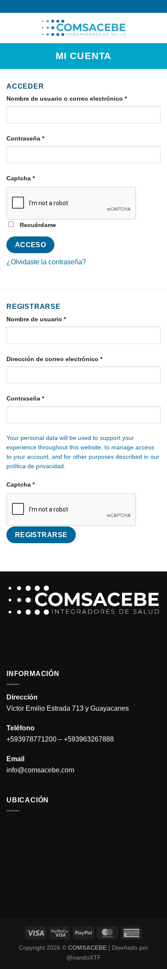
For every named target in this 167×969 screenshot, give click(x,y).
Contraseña (41, 138)
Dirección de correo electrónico (70, 358)
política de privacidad (35, 466)
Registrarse (41, 534)
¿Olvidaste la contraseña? (46, 262)
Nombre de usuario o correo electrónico (82, 98)
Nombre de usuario (52, 319)
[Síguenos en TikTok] (87, 6)
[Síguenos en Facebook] (71, 6)
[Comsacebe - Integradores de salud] (83, 27)
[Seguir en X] (95, 6)
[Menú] (11, 27)
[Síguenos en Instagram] (79, 6)
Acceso (30, 244)
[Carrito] (156, 27)
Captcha (20, 178)
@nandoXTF (83, 957)
